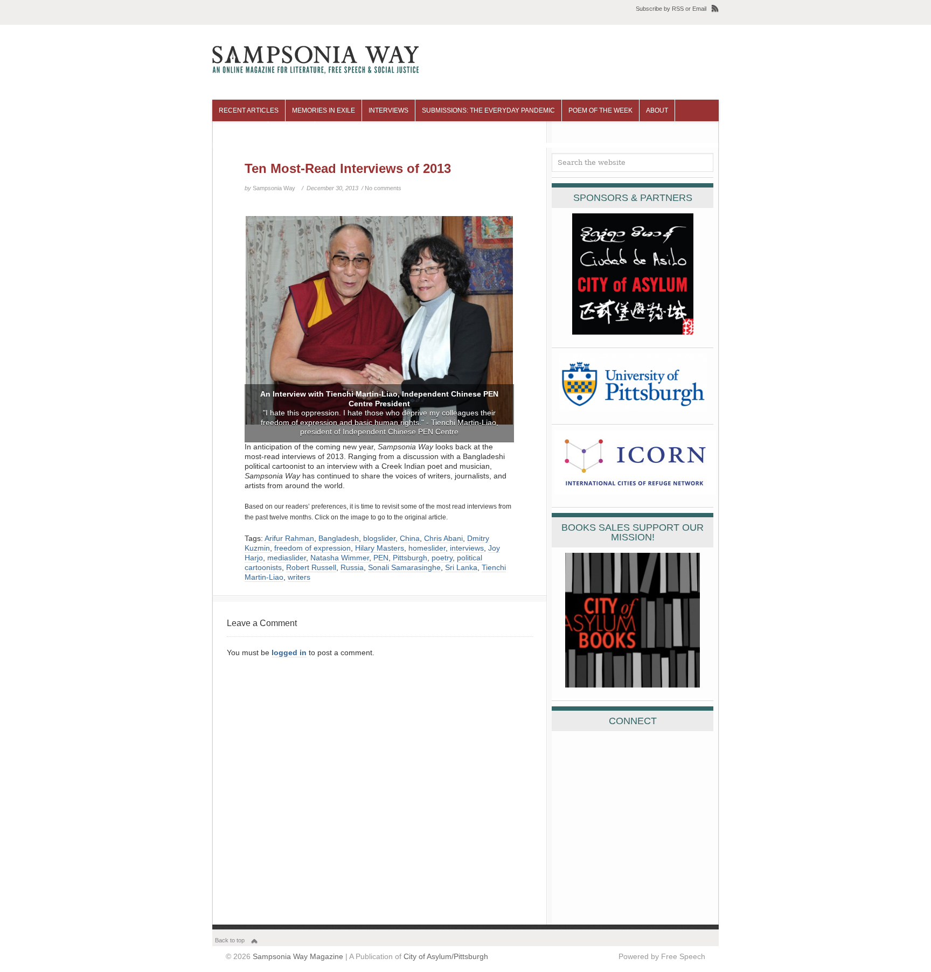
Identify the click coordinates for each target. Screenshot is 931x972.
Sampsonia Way (274, 188)
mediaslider (286, 557)
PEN (380, 557)
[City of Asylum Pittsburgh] (632, 332)
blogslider (379, 538)
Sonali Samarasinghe (404, 567)
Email (699, 8)
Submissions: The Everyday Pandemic (488, 110)
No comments (383, 188)
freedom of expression (312, 548)
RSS (678, 8)
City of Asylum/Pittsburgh (446, 956)
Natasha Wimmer (339, 557)
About (657, 110)
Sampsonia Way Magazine (298, 956)
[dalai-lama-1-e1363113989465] (379, 328)
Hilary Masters (379, 548)
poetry (442, 557)
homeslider (427, 548)
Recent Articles (249, 110)
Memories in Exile (323, 110)
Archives (291, 132)
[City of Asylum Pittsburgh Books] (632, 685)
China (410, 538)
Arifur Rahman (289, 538)
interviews (467, 548)
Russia (352, 567)
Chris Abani (443, 538)
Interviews (388, 110)
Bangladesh (338, 538)
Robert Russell (311, 567)
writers (299, 577)
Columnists (240, 132)
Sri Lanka (461, 567)
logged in (289, 652)
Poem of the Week (600, 110)
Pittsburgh (410, 557)
